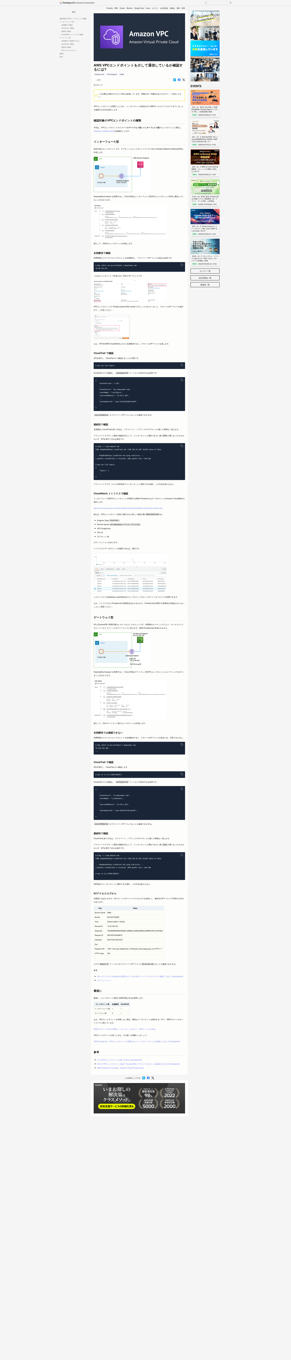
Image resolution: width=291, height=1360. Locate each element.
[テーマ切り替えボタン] (230, 2)
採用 (183, 8)
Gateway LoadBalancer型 (104, 131)
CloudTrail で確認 (67, 28)
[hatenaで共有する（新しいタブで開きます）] (174, 79)
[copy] (182, 264)
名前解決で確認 (67, 25)
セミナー (155, 8)
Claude (122, 8)
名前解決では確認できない (70, 41)
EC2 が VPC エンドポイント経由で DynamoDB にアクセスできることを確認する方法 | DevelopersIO (138, 1064)
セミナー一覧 (205, 271)
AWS (116, 8)
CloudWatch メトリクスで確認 (72, 34)
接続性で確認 (66, 31)
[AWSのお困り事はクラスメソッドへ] (139, 1098)
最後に (62, 53)
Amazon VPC (100, 74)
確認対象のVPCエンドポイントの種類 (73, 18)
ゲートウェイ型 (65, 37)
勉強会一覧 (205, 284)
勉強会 (172, 8)
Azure (148, 8)
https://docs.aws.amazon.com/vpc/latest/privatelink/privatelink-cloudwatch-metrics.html (128, 508)
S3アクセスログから (68, 50)
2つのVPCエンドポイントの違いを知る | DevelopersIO (119, 1059)
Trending (109, 8)
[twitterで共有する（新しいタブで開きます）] (183, 79)
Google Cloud (139, 8)
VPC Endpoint (112, 74)
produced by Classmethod (84, 3)
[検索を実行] (206, 3)
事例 (178, 8)
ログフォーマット (104, 980)
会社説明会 (164, 8)
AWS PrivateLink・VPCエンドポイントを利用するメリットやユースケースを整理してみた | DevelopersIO (137, 1041)
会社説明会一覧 (205, 278)
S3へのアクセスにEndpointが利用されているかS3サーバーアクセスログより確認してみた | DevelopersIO (140, 976)
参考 (61, 57)
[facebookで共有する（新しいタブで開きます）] (179, 79)
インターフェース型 (67, 22)
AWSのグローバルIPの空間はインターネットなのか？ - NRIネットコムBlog (124, 1029)
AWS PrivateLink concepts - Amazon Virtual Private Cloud (120, 1068)
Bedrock (130, 8)
